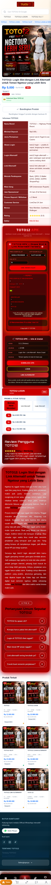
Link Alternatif (25, 406)
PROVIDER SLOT (16, 252)
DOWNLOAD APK (27, 363)
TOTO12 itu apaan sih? (17, 621)
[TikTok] (15, 842)
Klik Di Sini (34, 221)
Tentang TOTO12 (9, 853)
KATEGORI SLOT (36, 252)
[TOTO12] (25, 4)
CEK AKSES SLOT (28, 268)
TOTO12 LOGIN (21, 17)
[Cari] (4, 11)
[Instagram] (10, 842)
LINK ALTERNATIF (28, 375)
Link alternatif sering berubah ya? (21, 656)
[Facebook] (4, 842)
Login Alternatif (40, 406)
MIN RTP (13, 259)
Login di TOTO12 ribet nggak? (20, 638)
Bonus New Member (11, 406)
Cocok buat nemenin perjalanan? (21, 664)
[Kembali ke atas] (46, 868)
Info (44, 392)
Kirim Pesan (12, 831)
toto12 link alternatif (37, 524)
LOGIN (27, 369)
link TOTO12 (16, 584)
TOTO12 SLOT (38, 17)
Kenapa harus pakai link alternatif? (22, 630)
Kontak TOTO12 (8, 857)
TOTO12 (7, 17)
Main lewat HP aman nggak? (19, 647)
